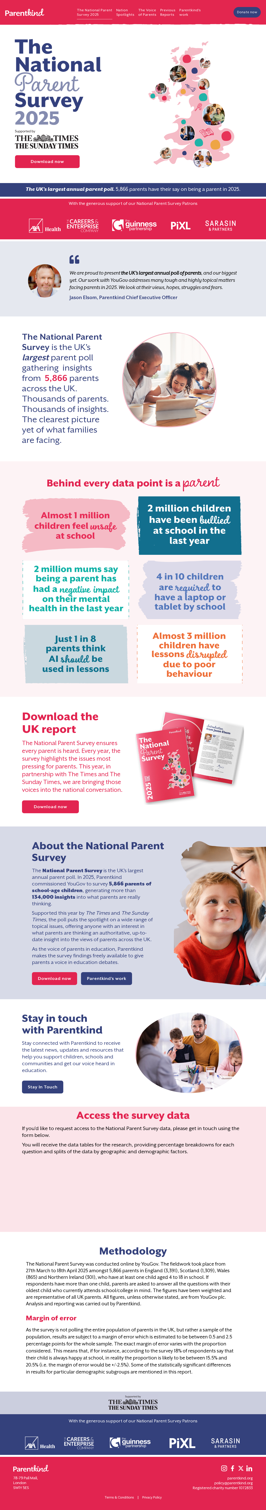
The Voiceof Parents (147, 12)
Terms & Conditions (119, 1497)
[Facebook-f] (232, 1468)
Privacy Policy (152, 1497)
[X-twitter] (240, 1468)
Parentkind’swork (190, 12)
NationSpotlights (125, 12)
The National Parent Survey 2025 (94, 12)
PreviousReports (167, 12)
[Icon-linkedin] (249, 1468)
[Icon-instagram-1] (224, 1468)
